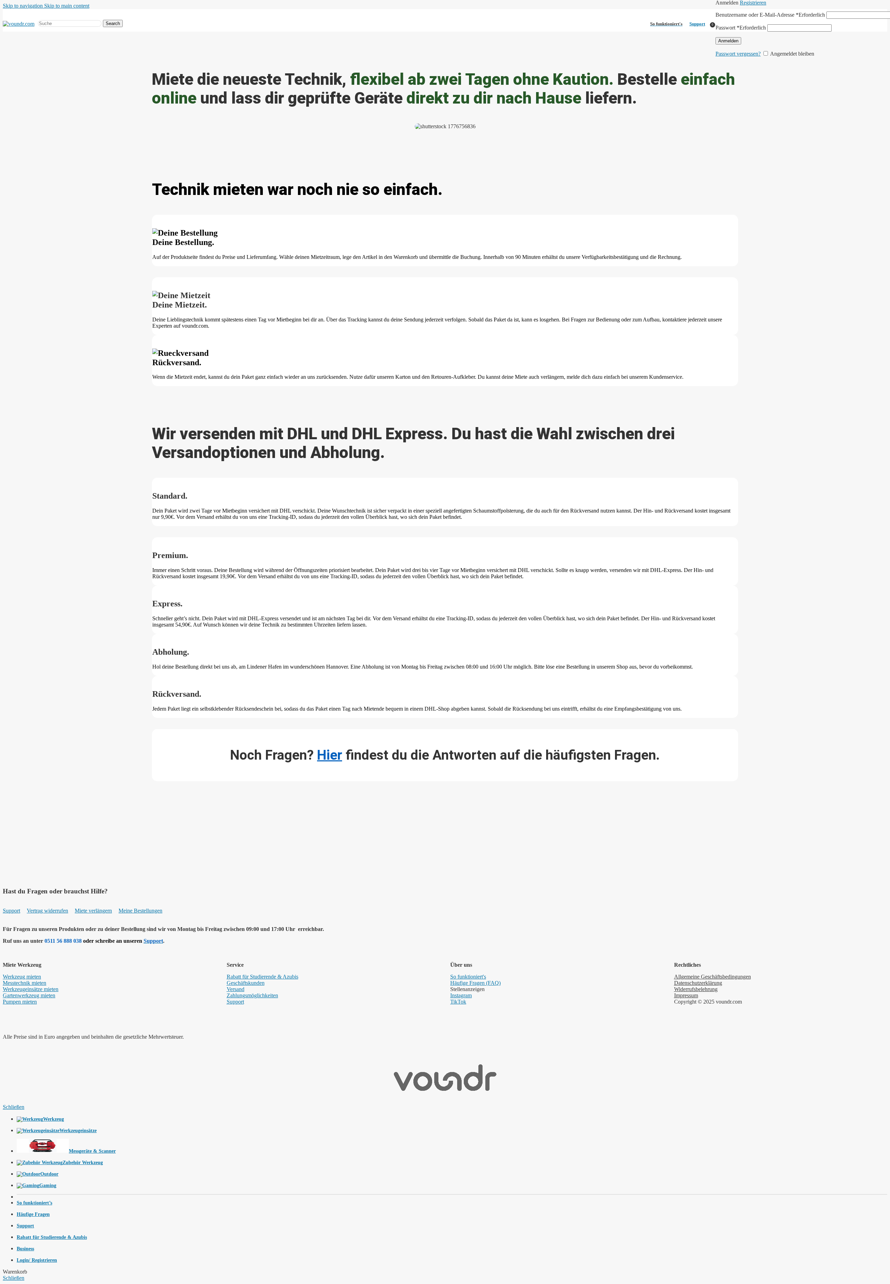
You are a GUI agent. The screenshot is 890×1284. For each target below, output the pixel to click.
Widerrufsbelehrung (696, 989)
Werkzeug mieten (22, 977)
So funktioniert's (468, 977)
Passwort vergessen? (738, 54)
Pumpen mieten (20, 1002)
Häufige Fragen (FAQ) (475, 983)
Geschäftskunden (246, 983)
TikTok (458, 1002)
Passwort (740, 28)
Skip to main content (66, 6)
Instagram (461, 995)
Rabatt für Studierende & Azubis (262, 977)
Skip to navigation (23, 6)
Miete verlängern (93, 911)
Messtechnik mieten (24, 983)
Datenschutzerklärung (698, 983)
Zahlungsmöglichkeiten (252, 995)
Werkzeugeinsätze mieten (30, 989)
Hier (329, 755)
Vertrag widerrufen (47, 911)
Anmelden (728, 40)
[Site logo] (18, 24)
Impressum (686, 995)
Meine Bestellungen (140, 911)
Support (697, 23)
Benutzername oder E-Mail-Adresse (770, 15)
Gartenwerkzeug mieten (29, 995)
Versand (235, 989)
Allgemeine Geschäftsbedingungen (712, 977)
